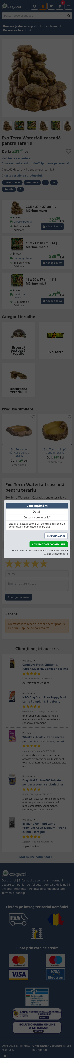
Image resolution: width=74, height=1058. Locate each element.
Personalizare (56, 535)
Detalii (37, 511)
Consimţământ (37, 505)
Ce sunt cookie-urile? (37, 517)
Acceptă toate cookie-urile (48, 544)
